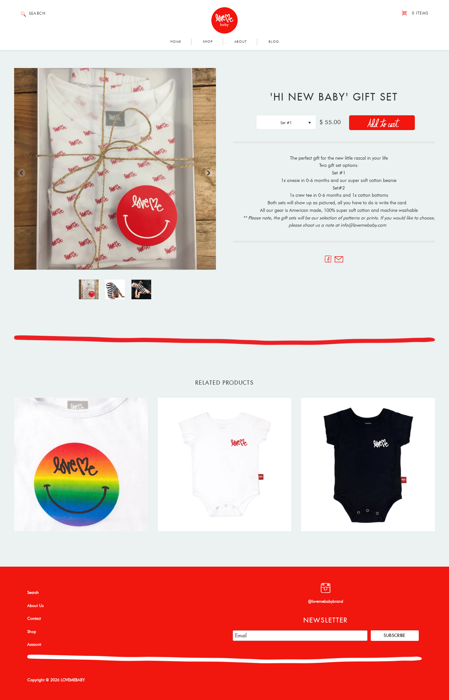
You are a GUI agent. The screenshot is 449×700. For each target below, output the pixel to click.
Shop (208, 41)
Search (33, 593)
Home (175, 41)
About (240, 41)
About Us (35, 606)
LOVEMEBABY (72, 680)
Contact (34, 619)
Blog (274, 41)
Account (34, 644)
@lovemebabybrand (325, 601)
